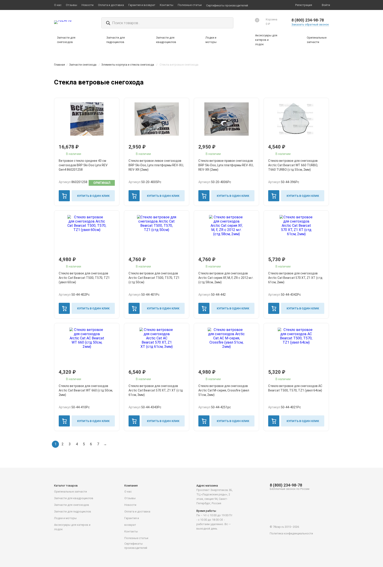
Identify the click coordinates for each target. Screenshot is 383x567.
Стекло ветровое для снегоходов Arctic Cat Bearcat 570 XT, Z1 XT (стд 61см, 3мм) (156, 390)
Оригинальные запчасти (70, 491)
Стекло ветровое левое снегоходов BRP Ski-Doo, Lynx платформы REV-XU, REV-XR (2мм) (156, 165)
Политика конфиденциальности (291, 533)
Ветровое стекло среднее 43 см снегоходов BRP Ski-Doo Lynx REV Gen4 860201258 (83, 165)
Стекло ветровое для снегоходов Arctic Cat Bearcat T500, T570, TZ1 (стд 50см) (154, 278)
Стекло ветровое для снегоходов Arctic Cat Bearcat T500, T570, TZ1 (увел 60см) (84, 278)
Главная (59, 64)
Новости (130, 504)
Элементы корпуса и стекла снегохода (127, 64)
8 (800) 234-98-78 (307, 20)
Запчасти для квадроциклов (73, 498)
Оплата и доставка (137, 511)
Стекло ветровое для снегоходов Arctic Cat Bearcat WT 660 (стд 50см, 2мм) (86, 390)
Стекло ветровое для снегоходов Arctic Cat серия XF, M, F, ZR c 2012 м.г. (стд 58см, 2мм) (226, 278)
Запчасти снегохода (82, 64)
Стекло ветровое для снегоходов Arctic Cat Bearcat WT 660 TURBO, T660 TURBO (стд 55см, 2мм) (293, 165)
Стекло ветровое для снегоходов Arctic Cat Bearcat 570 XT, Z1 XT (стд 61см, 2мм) (295, 278)
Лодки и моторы (65, 518)
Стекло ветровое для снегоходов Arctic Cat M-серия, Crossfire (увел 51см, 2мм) (223, 390)
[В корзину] (64, 195)
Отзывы (130, 498)
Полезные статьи (136, 538)
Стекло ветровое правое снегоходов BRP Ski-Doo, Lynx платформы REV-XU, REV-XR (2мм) (226, 165)
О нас (128, 491)
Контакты (131, 531)
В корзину (64, 195)
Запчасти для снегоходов (71, 504)
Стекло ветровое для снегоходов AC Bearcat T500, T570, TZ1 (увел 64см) (295, 388)
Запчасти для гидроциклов (72, 511)
